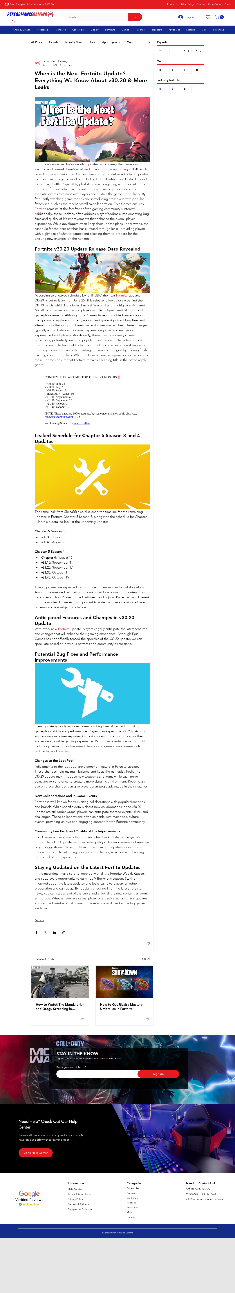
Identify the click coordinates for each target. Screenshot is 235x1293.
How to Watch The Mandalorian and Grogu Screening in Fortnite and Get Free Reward (60, 1006)
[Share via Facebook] (36, 932)
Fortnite (39, 920)
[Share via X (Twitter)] (45, 932)
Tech (92, 42)
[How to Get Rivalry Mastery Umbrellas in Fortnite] (124, 982)
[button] (220, 17)
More (130, 42)
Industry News (73, 42)
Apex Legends (111, 42)
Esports (53, 42)
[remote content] (92, 400)
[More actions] (148, 63)
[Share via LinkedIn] (54, 932)
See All (146, 958)
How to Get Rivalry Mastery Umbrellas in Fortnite (121, 1006)
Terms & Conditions (79, 1194)
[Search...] (135, 17)
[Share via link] (63, 932)
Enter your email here (70, 1067)
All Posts (36, 42)
